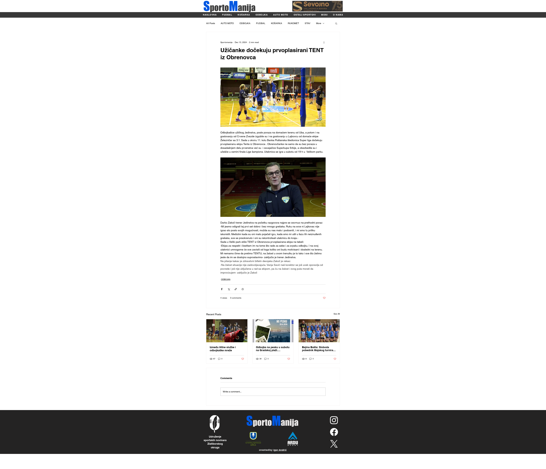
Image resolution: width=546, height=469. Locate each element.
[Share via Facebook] (221, 289)
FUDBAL (260, 23)
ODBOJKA (244, 23)
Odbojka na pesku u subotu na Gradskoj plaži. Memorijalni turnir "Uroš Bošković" (272, 349)
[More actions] (324, 42)
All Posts (210, 23)
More (318, 23)
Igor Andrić (280, 450)
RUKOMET (293, 23)
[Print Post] (242, 289)
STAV (307, 23)
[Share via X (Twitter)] (228, 289)
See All (337, 314)
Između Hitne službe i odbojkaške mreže (223, 349)
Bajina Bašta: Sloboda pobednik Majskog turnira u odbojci (318, 349)
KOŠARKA (276, 23)
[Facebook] (334, 432)
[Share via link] (235, 289)
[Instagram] (334, 420)
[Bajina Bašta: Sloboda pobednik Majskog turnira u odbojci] (319, 330)
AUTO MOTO (227, 23)
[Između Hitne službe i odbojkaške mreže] (226, 330)
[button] (336, 23)
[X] (334, 444)
